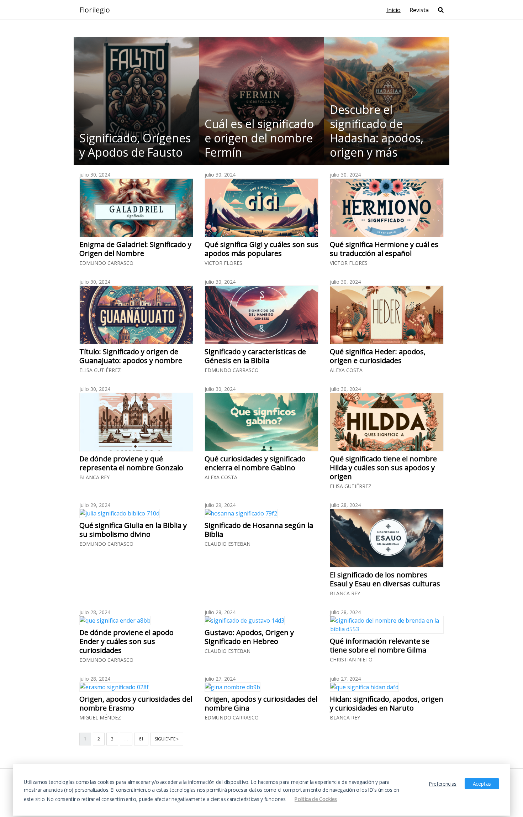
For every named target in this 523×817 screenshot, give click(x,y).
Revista (419, 10)
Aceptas (482, 783)
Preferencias (442, 783)
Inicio (393, 10)
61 (141, 739)
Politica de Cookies (316, 799)
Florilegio (94, 10)
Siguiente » (167, 739)
